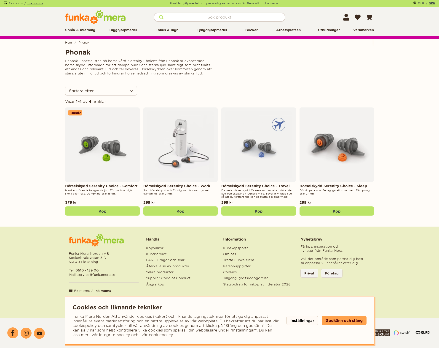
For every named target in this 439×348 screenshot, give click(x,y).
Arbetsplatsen (288, 30)
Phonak (84, 42)
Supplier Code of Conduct (168, 278)
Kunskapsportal (236, 248)
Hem (68, 42)
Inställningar (302, 320)
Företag (332, 273)
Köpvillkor (154, 248)
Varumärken (363, 30)
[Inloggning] (346, 17)
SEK (432, 3)
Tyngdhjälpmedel (212, 30)
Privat (309, 273)
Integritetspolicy (114, 334)
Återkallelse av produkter (167, 266)
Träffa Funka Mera (238, 260)
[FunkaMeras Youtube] (39, 333)
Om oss (229, 254)
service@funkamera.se (96, 274)
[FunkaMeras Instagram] (26, 333)
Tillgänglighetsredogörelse (245, 278)
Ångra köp (155, 284)
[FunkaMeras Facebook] (12, 332)
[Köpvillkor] (382, 335)
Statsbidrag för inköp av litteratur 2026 (257, 284)
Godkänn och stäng (344, 320)
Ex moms (15, 3)
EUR (421, 3)
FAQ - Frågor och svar (165, 260)
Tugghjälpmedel (123, 30)
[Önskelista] (357, 17)
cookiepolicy (161, 334)
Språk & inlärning (80, 30)
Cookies (230, 272)
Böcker (251, 30)
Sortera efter (81, 90)
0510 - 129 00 (87, 270)
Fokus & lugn (166, 30)
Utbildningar (329, 30)
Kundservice (156, 254)
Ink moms (35, 3)
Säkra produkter (160, 272)
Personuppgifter (237, 266)
